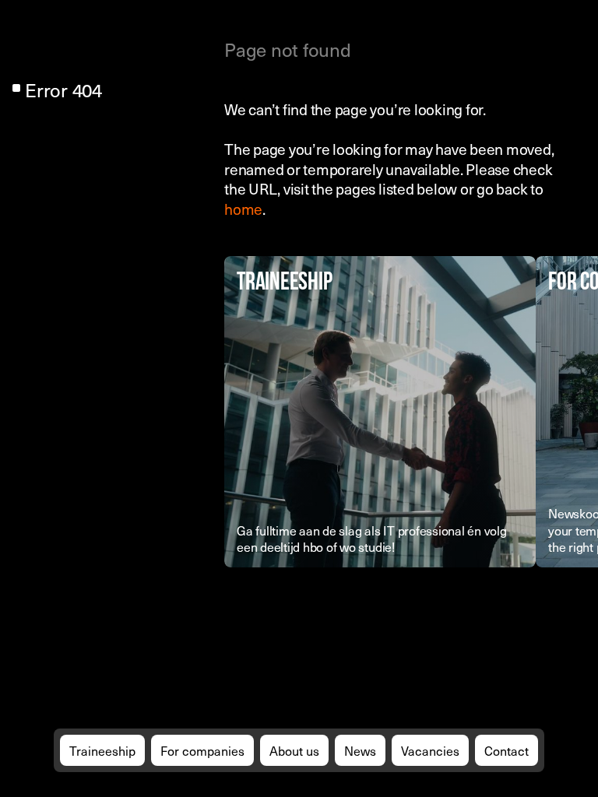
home (243, 209)
